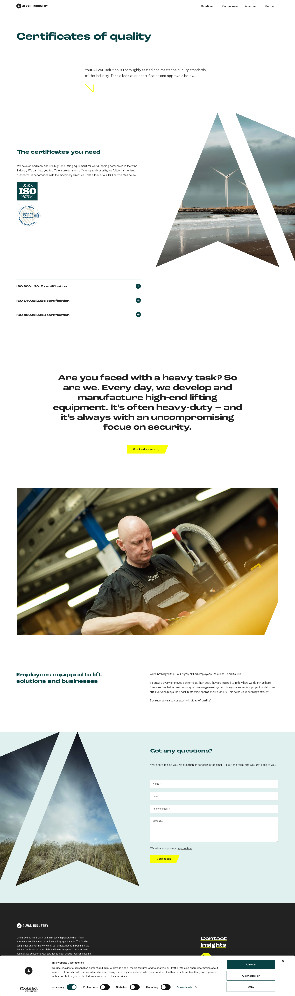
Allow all (251, 964)
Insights (213, 945)
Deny (251, 986)
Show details (184, 987)
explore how (185, 848)
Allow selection (251, 975)
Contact (213, 939)
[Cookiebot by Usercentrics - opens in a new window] (29, 989)
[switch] (105, 987)
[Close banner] (283, 961)
